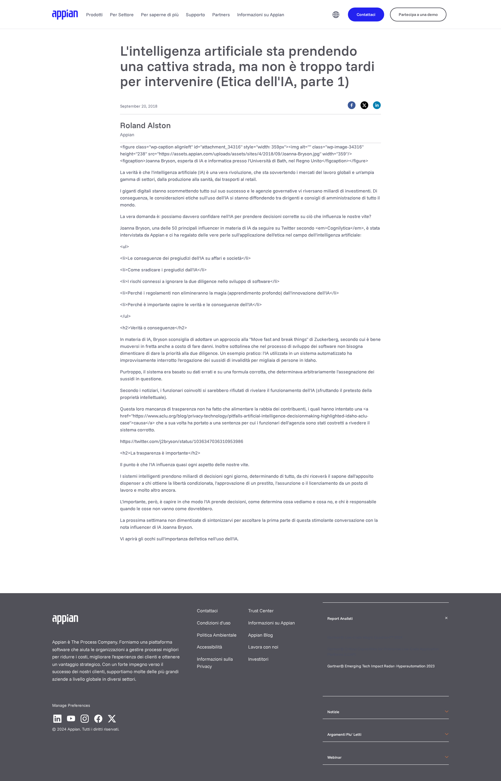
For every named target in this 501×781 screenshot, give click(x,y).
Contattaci (207, 610)
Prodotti (94, 14)
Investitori (258, 659)
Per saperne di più (160, 14)
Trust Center (261, 610)
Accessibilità (209, 647)
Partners (221, 14)
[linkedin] (377, 105)
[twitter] (364, 105)
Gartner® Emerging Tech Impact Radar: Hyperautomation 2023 (381, 666)
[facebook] (352, 105)
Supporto (195, 14)
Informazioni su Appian (260, 14)
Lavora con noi (263, 647)
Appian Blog (260, 635)
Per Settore (122, 14)
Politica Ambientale (217, 635)
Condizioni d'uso (213, 623)
